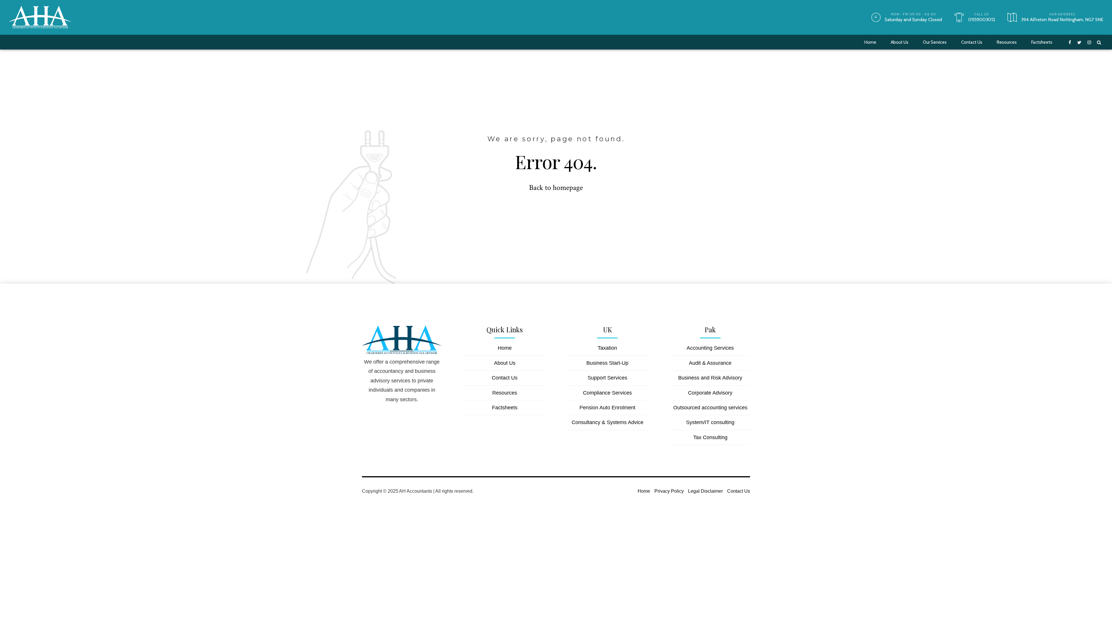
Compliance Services (607, 393)
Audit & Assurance (710, 363)
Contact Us (971, 42)
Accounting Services (710, 348)
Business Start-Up (607, 363)
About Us (899, 42)
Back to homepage (556, 187)
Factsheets (1041, 42)
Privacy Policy (669, 491)
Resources (1007, 42)
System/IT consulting (710, 422)
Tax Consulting (710, 437)
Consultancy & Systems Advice (607, 422)
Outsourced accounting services (710, 407)
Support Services (607, 378)
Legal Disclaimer (705, 491)
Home (870, 42)
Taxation (607, 348)
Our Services (935, 42)
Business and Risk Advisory (710, 378)
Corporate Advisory (710, 393)
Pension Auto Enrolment (607, 407)
